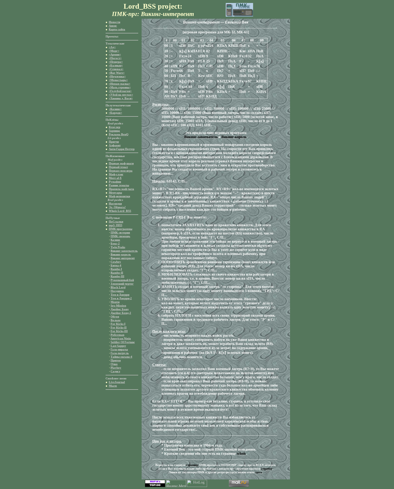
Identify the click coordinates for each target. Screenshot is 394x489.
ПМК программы (120, 229)
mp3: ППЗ (115, 225)
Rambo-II (117, 272)
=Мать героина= (120, 87)
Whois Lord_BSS (120, 211)
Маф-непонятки (119, 196)
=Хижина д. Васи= (121, 98)
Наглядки (115, 203)
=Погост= (115, 58)
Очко (114, 364)
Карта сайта (117, 29)
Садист (115, 371)
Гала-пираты (119, 349)
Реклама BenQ (118, 134)
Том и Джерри (120, 294)
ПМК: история (120, 232)
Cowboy (116, 261)
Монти (115, 302)
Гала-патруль (120, 353)
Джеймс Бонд (120, 309)
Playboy (116, 367)
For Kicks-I (118, 324)
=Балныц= (116, 65)
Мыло (113, 385)
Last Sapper (118, 345)
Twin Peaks (118, 247)
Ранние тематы (119, 185)
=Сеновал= (116, 69)
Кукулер (114, 127)
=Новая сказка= (119, 83)
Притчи (114, 141)
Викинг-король (121, 254)
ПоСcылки (116, 221)
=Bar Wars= (116, 72)
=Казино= (115, 109)
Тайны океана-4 (121, 356)
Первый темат (118, 167)
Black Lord (118, 287)
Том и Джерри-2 (121, 298)
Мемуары (115, 192)
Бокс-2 (115, 243)
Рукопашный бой (122, 280)
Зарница (114, 130)
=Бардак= (115, 112)
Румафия (115, 181)
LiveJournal (117, 382)
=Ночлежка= (117, 76)
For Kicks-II (119, 327)
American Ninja (120, 338)
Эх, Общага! (117, 207)
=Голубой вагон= (120, 91)
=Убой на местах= (121, 94)
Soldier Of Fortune (123, 342)
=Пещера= (116, 61)
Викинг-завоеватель (124, 250)
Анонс (113, 25)
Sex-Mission (118, 305)
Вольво (116, 320)
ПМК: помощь (120, 236)
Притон (116, 360)
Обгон (115, 316)
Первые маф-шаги (121, 163)
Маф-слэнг (116, 174)
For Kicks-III (119, 331)
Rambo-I (116, 269)
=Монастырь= (118, 80)
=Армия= (115, 54)
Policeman (117, 335)
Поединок (117, 291)
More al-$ (115, 178)
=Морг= (114, 51)
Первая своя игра (120, 170)
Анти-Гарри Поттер (122, 149)
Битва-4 (116, 265)
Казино (115, 240)
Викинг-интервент (123, 258)
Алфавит (115, 145)
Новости (114, 22)
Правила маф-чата (121, 189)
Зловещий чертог (122, 283)
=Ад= (112, 47)
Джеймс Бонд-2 (121, 313)
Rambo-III (117, 276)
